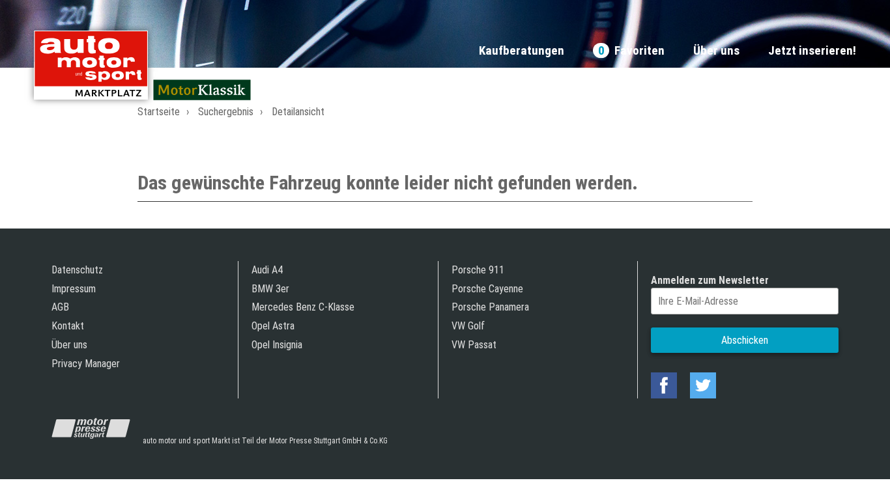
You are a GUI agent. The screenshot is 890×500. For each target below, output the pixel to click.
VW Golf (468, 326)
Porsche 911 (478, 270)
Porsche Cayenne (487, 289)
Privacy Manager (85, 363)
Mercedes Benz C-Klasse (302, 307)
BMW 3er (270, 289)
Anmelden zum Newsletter (710, 280)
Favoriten (631, 51)
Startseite (158, 111)
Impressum (73, 289)
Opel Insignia (276, 345)
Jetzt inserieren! (812, 51)
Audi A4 (267, 270)
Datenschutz (77, 270)
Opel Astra (272, 326)
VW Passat (474, 345)
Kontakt (67, 326)
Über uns (716, 51)
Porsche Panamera (490, 307)
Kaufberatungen (521, 51)
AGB (60, 307)
